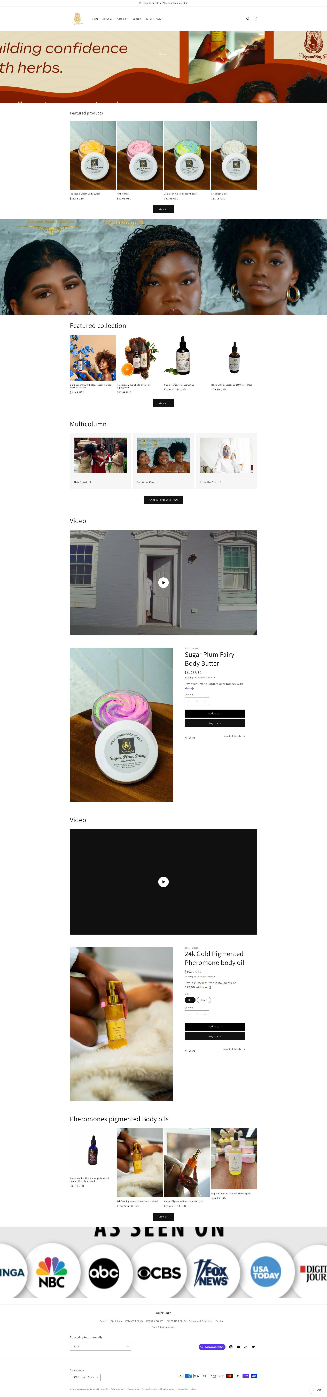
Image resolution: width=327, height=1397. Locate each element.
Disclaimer (116, 1321)
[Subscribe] (127, 1347)
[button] (122, 18)
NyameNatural (83, 1389)
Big (190, 1000)
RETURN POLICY (155, 1321)
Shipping (189, 677)
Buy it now (215, 723)
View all (163, 209)
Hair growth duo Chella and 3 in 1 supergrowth (134, 386)
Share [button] (192, 737)
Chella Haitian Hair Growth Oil (179, 385)
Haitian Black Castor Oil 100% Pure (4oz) (231, 385)
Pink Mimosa (123, 193)
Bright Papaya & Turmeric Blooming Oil (231, 1193)
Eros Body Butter (219, 193)
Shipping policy (167, 1389)
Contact (220, 1321)
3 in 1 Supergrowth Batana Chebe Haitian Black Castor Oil (90, 386)
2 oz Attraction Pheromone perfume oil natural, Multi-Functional (89, 1180)
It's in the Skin (208, 482)
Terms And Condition (200, 1321)
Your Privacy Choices (163, 1327)
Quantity (189, 694)
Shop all (164, 54)
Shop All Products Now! (163, 499)
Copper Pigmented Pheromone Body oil (184, 1201)
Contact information (186, 1389)
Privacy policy (133, 1389)
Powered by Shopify (99, 1389)
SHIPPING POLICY (176, 1321)
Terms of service (149, 1389)
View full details (232, 736)
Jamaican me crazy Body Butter (180, 193)
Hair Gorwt (80, 482)
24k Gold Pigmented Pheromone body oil (137, 1201)
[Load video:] (163, 582)
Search (103, 1321)
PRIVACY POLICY (134, 1321)
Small (204, 1000)
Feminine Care (146, 482)
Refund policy (117, 1389)
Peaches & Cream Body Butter (85, 193)
